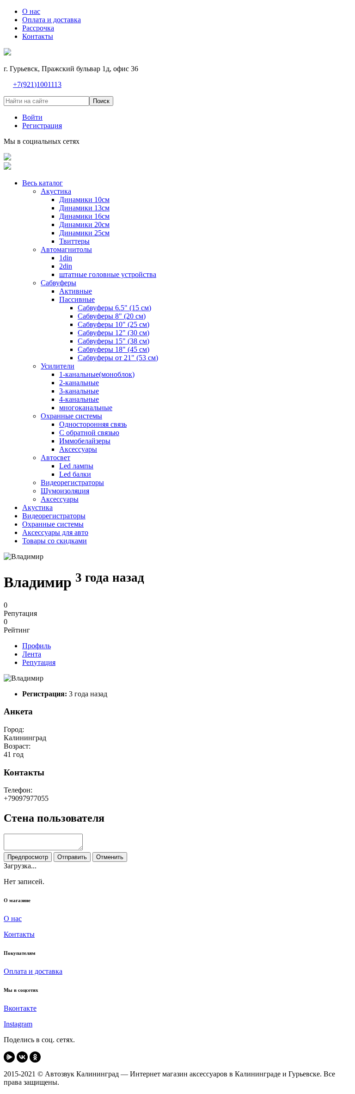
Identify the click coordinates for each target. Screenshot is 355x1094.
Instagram (18, 1024)
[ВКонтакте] (22, 1057)
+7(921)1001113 (37, 84)
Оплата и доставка (33, 971)
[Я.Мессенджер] (9, 1057)
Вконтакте (20, 1008)
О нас (13, 918)
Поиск (101, 101)
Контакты (19, 934)
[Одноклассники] (35, 1057)
